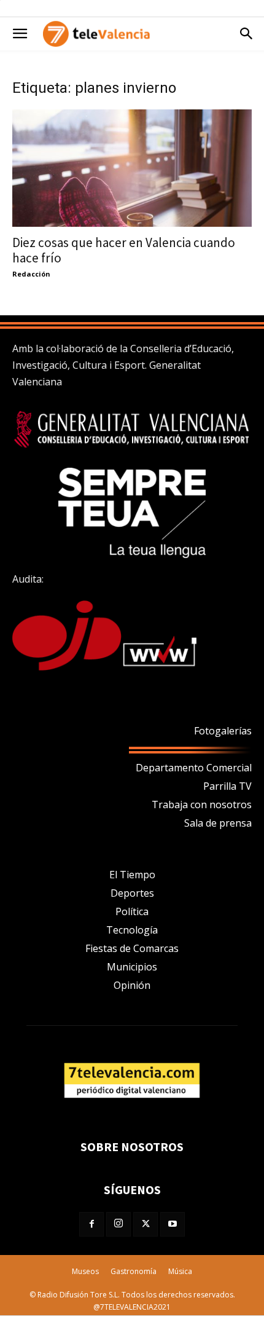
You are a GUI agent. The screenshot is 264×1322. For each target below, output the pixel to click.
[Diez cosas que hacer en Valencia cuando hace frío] (132, 168)
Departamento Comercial (194, 767)
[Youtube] (172, 1224)
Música (180, 1271)
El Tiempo (132, 874)
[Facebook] (91, 1224)
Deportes (132, 893)
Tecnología (132, 930)
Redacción (31, 273)
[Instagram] (118, 1224)
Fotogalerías (223, 731)
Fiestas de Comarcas (132, 948)
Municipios (132, 967)
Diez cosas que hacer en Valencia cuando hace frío (123, 250)
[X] (145, 1224)
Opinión (132, 985)
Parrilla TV (227, 786)
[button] (19, 33)
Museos (85, 1271)
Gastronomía (134, 1271)
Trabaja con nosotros (202, 804)
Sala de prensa (218, 823)
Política (132, 911)
